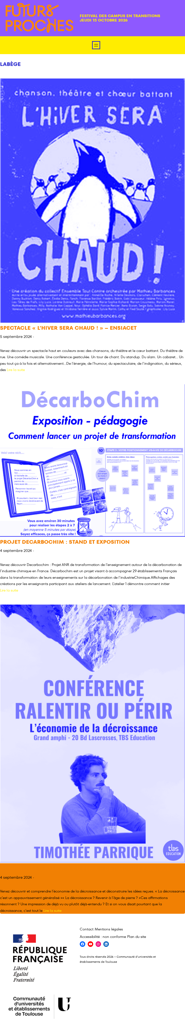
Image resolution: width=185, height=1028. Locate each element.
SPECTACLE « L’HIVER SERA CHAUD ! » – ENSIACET (68, 328)
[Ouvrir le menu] (96, 45)
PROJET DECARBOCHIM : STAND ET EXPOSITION (65, 542)
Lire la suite (16, 369)
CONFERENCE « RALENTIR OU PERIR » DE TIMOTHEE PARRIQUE (85, 869)
